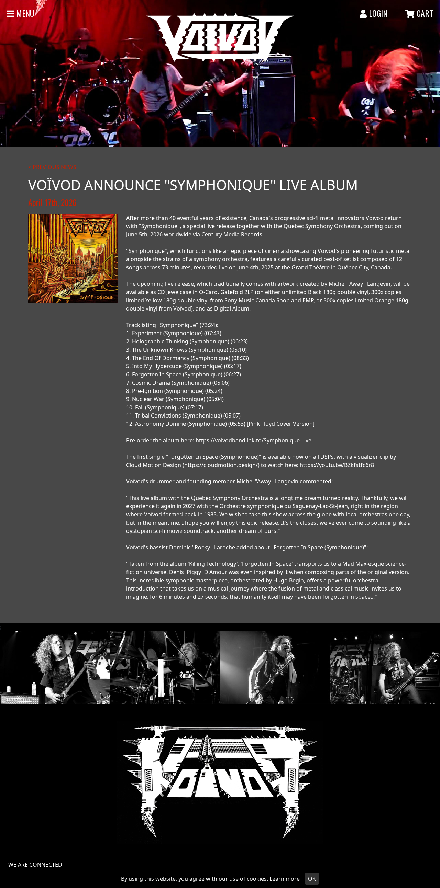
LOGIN (377, 13)
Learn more (285, 879)
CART (424, 13)
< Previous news (52, 167)
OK (312, 879)
